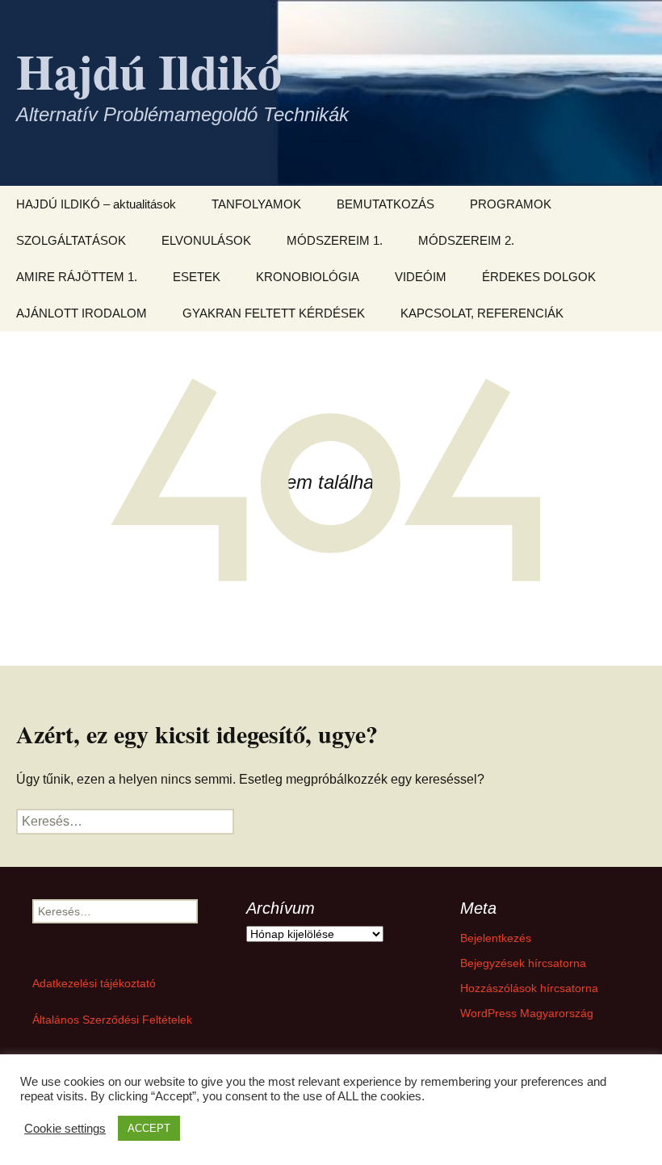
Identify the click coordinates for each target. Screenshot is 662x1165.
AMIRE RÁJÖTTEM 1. (76, 277)
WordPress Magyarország (526, 1013)
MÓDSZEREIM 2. (466, 240)
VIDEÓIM (420, 277)
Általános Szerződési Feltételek (112, 1019)
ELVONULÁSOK (206, 240)
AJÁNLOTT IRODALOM (81, 313)
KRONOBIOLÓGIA (307, 277)
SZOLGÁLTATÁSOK (71, 240)
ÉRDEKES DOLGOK (539, 277)
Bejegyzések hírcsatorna (523, 963)
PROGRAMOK (510, 204)
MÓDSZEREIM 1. (335, 240)
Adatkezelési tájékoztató (94, 983)
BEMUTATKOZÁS (385, 204)
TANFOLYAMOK (256, 204)
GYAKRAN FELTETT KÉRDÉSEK (273, 313)
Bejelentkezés (495, 938)
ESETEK (196, 277)
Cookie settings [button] (65, 1128)
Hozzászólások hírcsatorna (529, 988)
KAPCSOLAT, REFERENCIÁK (482, 313)
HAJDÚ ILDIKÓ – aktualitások (96, 204)
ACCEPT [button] (149, 1128)
